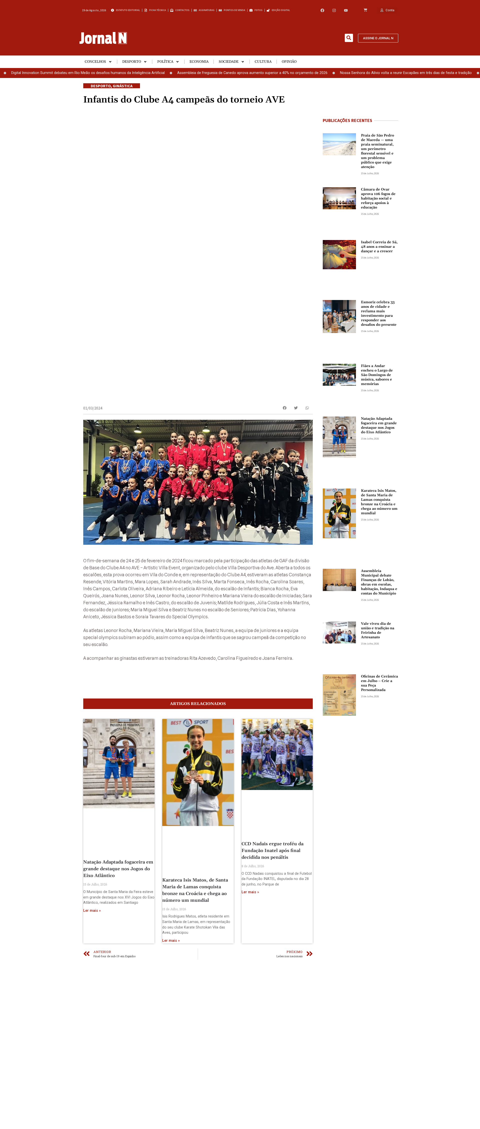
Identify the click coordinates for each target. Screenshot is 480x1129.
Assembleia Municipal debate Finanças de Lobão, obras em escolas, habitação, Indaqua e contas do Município (379, 582)
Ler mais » (92, 910)
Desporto (131, 62)
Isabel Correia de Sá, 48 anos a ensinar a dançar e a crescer (379, 247)
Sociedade (228, 62)
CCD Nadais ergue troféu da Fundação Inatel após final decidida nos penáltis (273, 850)
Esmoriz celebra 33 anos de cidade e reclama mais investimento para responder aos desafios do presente (378, 313)
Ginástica (122, 85)
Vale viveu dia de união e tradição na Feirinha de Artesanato (377, 631)
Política (165, 62)
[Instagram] (334, 10)
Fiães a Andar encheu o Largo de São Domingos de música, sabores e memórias (377, 375)
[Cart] (365, 10)
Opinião (289, 62)
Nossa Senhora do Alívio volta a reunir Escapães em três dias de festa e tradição (373, 73)
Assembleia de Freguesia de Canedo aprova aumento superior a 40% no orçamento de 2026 (219, 73)
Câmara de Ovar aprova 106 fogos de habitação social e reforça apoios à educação (378, 198)
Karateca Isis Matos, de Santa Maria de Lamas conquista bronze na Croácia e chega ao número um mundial (379, 502)
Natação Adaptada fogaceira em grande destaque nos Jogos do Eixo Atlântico (118, 868)
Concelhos (95, 62)
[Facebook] (322, 10)
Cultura (263, 62)
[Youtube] (346, 10)
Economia (199, 62)
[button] (349, 38)
